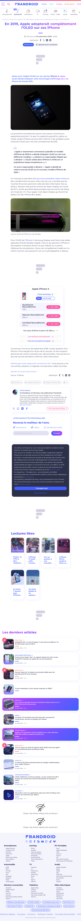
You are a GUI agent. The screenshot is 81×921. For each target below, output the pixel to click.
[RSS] (38, 841)
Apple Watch (10, 890)
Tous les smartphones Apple (39, 341)
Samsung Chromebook (64, 861)
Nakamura (59, 895)
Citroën (8, 871)
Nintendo (34, 855)
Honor (58, 855)
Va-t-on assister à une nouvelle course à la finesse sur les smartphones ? (48, 560)
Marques (12, 19)
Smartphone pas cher (51, 902)
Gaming (33, 846)
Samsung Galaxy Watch (14, 897)
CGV (79, 914)
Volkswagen (10, 881)
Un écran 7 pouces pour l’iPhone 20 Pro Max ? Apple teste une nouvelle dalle (17, 592)
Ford (7, 872)
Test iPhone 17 (68, 902)
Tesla (7, 880)
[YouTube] (42, 841)
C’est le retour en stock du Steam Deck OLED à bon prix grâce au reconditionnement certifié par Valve (37, 748)
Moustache (60, 893)
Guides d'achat (20, 730)
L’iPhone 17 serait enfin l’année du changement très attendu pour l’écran (33, 560)
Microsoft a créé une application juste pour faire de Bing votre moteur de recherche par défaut (37, 794)
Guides (59, 4)
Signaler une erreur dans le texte (24, 371)
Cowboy (59, 888)
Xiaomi (8, 861)
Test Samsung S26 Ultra (40, 910)
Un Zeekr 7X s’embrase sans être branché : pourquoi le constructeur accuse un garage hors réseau (35, 718)
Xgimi (33, 880)
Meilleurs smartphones (16, 902)
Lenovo (58, 854)
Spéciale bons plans (54, 427)
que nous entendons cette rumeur (51, 178)
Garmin (8, 893)
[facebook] (27, 408)
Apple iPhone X (34, 382)
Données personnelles (65, 914)
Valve (33, 861)
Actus (44, 4)
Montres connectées (13, 885)
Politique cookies (24, 484)
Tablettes (33, 885)
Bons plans (69, 4)
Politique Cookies (45, 914)
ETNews (20, 375)
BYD (7, 869)
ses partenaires (29, 477)
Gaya (58, 891)
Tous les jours (20, 427)
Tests (51, 4)
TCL (32, 878)
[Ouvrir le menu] (3, 4)
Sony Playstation (37, 859)
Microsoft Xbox (36, 854)
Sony (32, 876)
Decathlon (60, 890)
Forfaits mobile (33, 902)
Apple (19, 19)
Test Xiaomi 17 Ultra (14, 906)
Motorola (9, 854)
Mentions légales (7, 914)
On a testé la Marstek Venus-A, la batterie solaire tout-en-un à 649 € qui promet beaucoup (37, 703)
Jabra (58, 871)
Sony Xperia (10, 859)
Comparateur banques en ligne (48, 906)
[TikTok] (50, 841)
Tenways (59, 897)
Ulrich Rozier (25, 390)
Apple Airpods (61, 867)
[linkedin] (22, 408)
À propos (21, 914)
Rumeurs (17, 382)
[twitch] (18, 408)
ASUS (33, 848)
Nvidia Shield (35, 857)
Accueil (5, 19)
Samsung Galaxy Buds (64, 876)
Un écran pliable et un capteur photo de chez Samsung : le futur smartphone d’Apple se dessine (33, 592)
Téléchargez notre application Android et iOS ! (31, 363)
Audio (57, 864)
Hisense (33, 867)
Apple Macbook (61, 850)
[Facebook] (34, 841)
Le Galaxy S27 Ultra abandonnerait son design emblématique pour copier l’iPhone (37, 763)
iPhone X (55, 76)
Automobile (9, 864)
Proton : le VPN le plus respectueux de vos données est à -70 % (17, 560)
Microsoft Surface (62, 859)
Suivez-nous (28, 45)
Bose (58, 869)
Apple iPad (34, 888)
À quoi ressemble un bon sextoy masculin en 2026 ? (33, 688)
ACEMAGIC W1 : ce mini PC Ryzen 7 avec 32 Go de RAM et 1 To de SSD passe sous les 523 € (37, 643)
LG (32, 869)
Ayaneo (33, 850)
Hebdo (36, 427)
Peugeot (9, 876)
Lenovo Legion (36, 852)
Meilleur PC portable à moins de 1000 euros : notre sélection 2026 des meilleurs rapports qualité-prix (36, 733)
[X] (26, 841)
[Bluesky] (54, 841)
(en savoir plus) (54, 469)
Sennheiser (60, 878)
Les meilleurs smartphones (39, 337)
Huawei (8, 852)
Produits (18, 700)
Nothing (59, 874)
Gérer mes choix (40, 493)
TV (30, 864)
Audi (7, 867)
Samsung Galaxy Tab (38, 895)
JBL (57, 872)
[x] (14, 408)
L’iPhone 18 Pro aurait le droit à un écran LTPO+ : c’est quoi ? (63, 560)
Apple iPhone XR (53, 382)
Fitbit (7, 891)
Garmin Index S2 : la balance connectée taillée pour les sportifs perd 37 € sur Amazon (35, 673)
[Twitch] (46, 841)
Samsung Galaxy (11, 857)
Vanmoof (59, 898)
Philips (33, 872)
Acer (57, 848)
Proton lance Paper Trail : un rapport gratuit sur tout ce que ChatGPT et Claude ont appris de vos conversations (36, 658)
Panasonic (34, 871)
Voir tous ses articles (56, 408)
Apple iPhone (10, 848)
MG (7, 874)
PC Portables (61, 846)
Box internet (68, 906)
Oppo (8, 855)
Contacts (31, 914)
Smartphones (10, 846)
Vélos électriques (62, 885)
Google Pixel (10, 850)
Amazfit (8, 888)
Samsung (34, 874)
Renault (8, 878)
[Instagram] (30, 841)
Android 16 (29, 906)
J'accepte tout (42, 488)
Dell (57, 852)
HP (57, 857)
